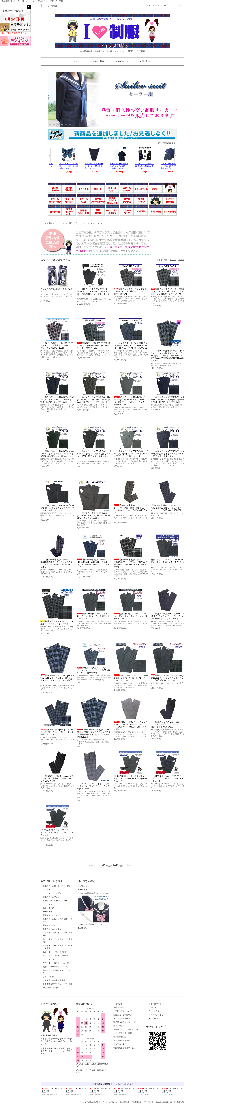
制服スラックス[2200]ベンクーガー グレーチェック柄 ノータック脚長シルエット (130, 616)
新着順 (181, 259)
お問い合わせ (146, 61)
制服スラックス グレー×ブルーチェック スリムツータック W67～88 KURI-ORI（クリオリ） (93, 670)
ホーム (77, 61)
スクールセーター (50, 904)
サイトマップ (118, 1026)
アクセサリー (83, 886)
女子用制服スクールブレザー (55, 901)
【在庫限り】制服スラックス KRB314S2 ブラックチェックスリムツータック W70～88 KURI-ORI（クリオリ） (130, 563)
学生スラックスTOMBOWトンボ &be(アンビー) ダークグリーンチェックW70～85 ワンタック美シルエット (57, 453)
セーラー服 (47, 912)
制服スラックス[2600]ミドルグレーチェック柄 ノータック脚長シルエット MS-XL (93, 616)
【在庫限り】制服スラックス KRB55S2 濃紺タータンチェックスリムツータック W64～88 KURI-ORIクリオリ (56, 563)
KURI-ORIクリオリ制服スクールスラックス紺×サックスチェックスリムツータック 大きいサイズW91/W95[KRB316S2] (94, 733)
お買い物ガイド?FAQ (122, 1040)
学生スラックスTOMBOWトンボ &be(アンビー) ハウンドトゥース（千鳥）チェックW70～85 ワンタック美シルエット (130, 401)
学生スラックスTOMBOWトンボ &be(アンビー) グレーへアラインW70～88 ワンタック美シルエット (131, 453)
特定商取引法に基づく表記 (124, 1048)
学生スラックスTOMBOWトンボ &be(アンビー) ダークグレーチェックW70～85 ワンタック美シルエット (57, 399)
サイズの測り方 (119, 1037)
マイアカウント (153, 5)
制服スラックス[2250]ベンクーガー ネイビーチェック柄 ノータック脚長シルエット (56, 732)
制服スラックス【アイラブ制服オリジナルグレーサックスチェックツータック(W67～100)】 (93, 345)
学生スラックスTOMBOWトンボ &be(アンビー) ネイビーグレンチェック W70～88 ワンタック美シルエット (167, 399)
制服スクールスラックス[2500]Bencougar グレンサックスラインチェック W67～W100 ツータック (167, 677)
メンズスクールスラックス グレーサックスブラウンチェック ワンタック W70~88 (93, 786)
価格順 (173, 259)
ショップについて (123, 61)
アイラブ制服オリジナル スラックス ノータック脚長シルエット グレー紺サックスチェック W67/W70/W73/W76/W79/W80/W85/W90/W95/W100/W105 (167, 356)
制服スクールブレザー (52, 897)
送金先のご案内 (119, 1044)
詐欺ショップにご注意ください (126, 1029)
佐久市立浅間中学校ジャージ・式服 (57, 984)
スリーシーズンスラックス (92, 223)
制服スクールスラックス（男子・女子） (64, 223)
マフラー (46, 890)
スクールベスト (49, 908)
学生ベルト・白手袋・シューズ (56, 963)
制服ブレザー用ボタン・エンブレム (57, 967)
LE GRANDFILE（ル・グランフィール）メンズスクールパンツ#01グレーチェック (130, 778)
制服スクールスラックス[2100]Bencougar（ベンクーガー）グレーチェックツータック (131, 677)
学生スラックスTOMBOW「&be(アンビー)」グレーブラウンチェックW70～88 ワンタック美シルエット (93, 399)
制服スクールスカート (52, 915)
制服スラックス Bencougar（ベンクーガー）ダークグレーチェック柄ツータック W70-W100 (167, 724)
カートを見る (154, 1011)
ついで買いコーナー (51, 988)
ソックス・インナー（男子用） (56, 956)
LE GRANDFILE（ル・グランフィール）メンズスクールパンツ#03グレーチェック (56, 832)
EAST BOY (82, 928)
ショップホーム (119, 1004)
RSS (150, 1018)
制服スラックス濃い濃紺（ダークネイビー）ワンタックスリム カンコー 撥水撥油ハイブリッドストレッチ (93, 292)
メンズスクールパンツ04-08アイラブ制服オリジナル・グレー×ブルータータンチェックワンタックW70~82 (130, 345)
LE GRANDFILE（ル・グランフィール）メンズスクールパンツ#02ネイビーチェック (167, 778)
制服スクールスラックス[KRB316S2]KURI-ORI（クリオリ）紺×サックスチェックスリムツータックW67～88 (57, 679)
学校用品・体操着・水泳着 (54, 980)
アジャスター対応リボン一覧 (90, 924)
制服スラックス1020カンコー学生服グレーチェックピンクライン (56, 622)
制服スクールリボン (51, 925)
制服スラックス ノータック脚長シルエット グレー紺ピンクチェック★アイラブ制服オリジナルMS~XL (167, 291)
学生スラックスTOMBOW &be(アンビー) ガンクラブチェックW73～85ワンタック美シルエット (94, 515)
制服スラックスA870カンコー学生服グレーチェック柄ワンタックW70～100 (167, 562)
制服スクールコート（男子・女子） (57, 886)
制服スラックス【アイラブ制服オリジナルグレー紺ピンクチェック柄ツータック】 (130, 291)
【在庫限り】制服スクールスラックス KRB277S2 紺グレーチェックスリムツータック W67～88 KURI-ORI (167, 507)
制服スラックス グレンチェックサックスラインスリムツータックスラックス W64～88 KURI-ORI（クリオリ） (130, 725)
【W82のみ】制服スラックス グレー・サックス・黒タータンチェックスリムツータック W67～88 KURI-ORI (130, 509)
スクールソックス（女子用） (55, 952)
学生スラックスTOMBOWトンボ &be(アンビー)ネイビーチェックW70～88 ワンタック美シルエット (167, 453)
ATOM (156, 1018)
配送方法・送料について (123, 1015)
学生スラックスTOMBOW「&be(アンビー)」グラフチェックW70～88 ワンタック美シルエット (57, 507)
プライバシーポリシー (158, 1015)
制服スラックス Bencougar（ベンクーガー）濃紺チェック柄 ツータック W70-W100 (56, 778)
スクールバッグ (49, 959)
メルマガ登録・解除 (121, 1018)
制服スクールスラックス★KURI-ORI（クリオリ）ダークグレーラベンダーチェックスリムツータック (167, 616)
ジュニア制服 (48, 977)
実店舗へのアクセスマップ (124, 1022)
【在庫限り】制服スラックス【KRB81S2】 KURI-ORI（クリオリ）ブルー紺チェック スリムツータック (93, 563)
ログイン (167, 5)
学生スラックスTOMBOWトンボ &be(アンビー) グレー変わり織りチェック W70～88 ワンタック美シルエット (94, 455)
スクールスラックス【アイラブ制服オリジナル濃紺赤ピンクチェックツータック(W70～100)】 (56, 345)
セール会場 (82, 890)
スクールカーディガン (52, 893)
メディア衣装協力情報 (122, 1033)
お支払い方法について (122, 1011)
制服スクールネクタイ (52, 929)
